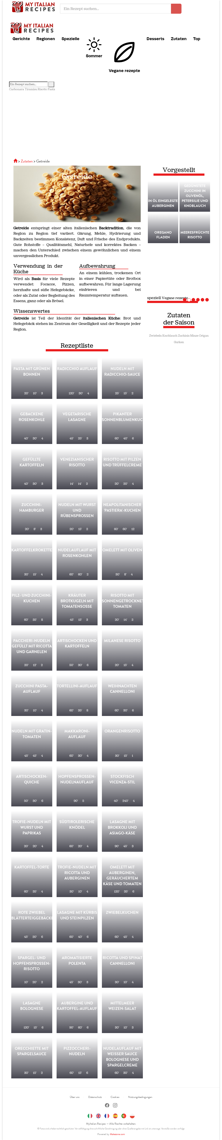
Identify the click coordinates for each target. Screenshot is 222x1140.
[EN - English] (98, 1115)
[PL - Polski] (132, 1115)
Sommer (94, 55)
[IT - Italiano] (90, 1115)
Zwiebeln (155, 336)
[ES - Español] (115, 1115)
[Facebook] (107, 1105)
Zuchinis (183, 336)
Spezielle (70, 38)
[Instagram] (115, 1105)
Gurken (179, 342)
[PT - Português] (123, 1115)
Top (196, 38)
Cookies (115, 1097)
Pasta (51, 89)
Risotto (42, 89)
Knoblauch (169, 336)
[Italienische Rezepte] (15, 161)
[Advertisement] (111, 124)
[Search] (51, 84)
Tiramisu (31, 89)
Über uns (75, 1097)
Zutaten (179, 38)
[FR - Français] (106, 1115)
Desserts (155, 38)
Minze (194, 336)
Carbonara (16, 89)
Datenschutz (95, 1097)
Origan (204, 336)
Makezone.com (117, 1134)
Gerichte (21, 38)
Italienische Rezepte (35, 6)
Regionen (45, 38)
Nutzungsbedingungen (140, 1097)
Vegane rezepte (124, 70)
